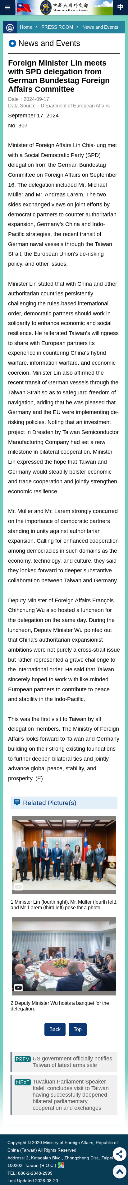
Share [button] (119, 1154)
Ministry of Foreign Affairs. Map (61, 1165)
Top (78, 1029)
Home (26, 27)
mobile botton (7, 7)
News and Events (100, 27)
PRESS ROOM (57, 27)
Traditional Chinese (120, 7)
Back (55, 1029)
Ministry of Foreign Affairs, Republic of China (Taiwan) (64, 7)
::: (9, 1122)
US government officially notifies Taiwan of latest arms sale (72, 1061)
